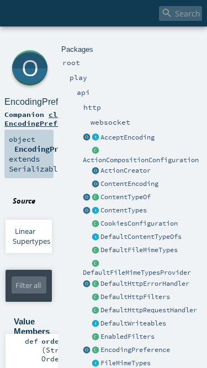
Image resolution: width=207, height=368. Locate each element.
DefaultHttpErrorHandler (144, 283)
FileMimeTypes (125, 363)
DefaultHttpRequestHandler (148, 310)
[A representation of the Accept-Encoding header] (95, 138)
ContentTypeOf (125, 197)
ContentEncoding (129, 184)
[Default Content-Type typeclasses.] (86, 197)
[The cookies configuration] (95, 224)
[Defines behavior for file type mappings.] (95, 363)
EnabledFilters (127, 336)
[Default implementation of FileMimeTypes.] (95, 250)
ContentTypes (123, 210)
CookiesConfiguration (139, 223)
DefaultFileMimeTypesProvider (137, 272)
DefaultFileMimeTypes (139, 250)
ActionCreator (125, 170)
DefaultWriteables (133, 323)
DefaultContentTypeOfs (141, 237)
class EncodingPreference (44, 118)
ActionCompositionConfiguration (141, 160)
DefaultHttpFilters (135, 297)
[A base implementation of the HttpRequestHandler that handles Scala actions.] (95, 310)
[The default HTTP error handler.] (95, 284)
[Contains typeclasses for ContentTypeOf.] (95, 237)
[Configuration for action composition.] (95, 151)
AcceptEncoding (127, 137)
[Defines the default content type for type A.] (95, 197)
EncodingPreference (135, 350)
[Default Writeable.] (95, 323)
